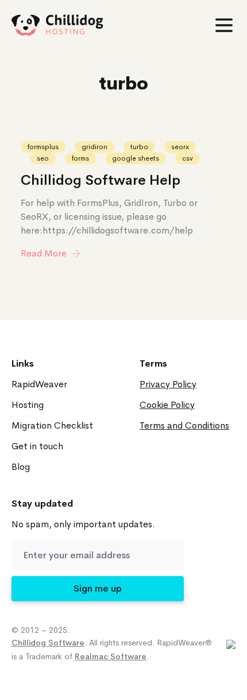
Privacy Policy (168, 384)
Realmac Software (110, 656)
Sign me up (98, 588)
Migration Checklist (52, 425)
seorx (180, 146)
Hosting (27, 405)
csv (187, 158)
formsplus (43, 146)
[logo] (57, 25)
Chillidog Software (47, 642)
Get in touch (37, 446)
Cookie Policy (167, 405)
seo (43, 158)
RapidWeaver (39, 384)
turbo (139, 146)
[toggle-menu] (224, 25)
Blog (20, 467)
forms (80, 158)
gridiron (94, 146)
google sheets (135, 158)
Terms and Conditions (184, 425)
